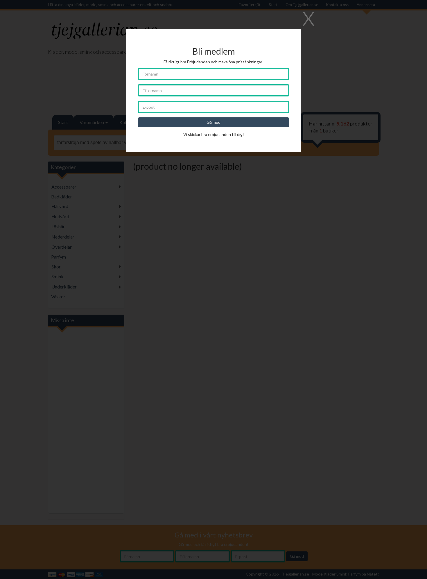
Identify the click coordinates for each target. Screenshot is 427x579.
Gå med (213, 122)
